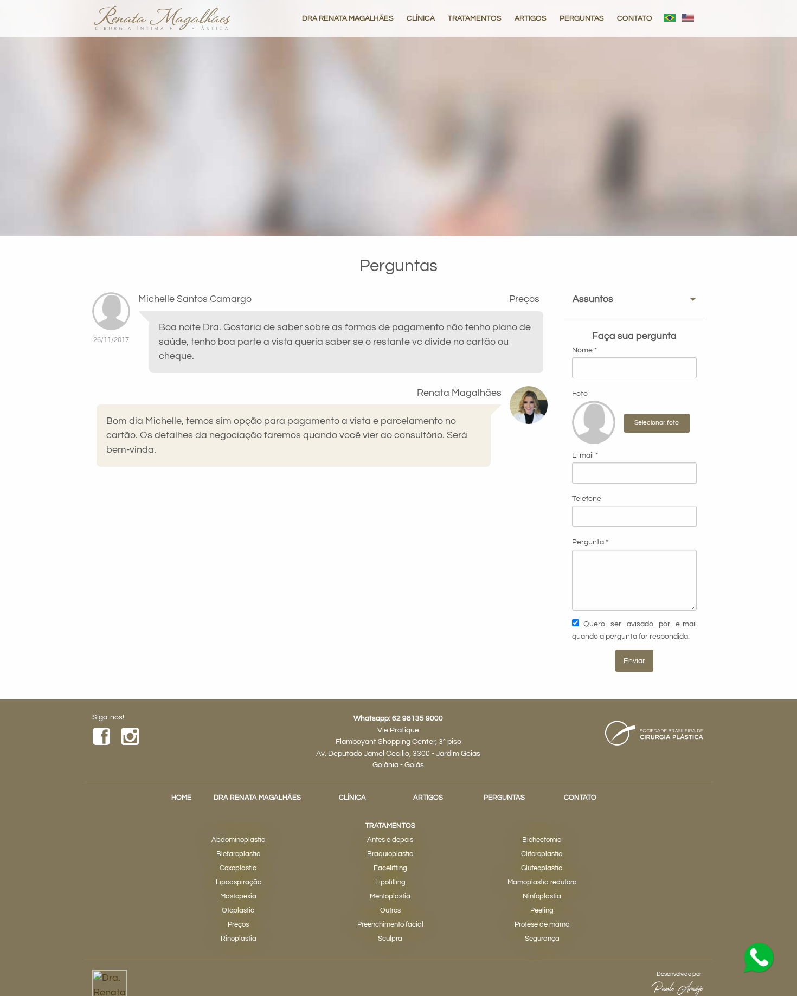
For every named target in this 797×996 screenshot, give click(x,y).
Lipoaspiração (238, 882)
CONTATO (634, 18)
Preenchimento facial (390, 924)
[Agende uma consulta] (759, 958)
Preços (238, 924)
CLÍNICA (421, 18)
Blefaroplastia (238, 854)
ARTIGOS (531, 18)
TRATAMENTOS (475, 18)
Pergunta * (590, 542)
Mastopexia (238, 896)
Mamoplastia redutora (542, 882)
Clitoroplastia (542, 854)
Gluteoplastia (542, 868)
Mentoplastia (390, 896)
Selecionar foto (656, 422)
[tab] (634, 299)
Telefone (586, 499)
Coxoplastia (238, 868)
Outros (390, 910)
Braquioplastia (390, 854)
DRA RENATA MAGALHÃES (348, 18)
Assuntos (593, 299)
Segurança (542, 938)
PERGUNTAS (582, 18)
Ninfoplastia (542, 896)
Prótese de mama (542, 924)
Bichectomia (542, 840)
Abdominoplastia (238, 840)
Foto (580, 393)
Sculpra (390, 938)
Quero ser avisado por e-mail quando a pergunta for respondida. (634, 629)
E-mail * (585, 455)
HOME (181, 797)
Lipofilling (390, 882)
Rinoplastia (238, 938)
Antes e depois (390, 840)
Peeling (542, 910)
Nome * (584, 350)
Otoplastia (238, 910)
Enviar (634, 661)
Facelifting (390, 868)
